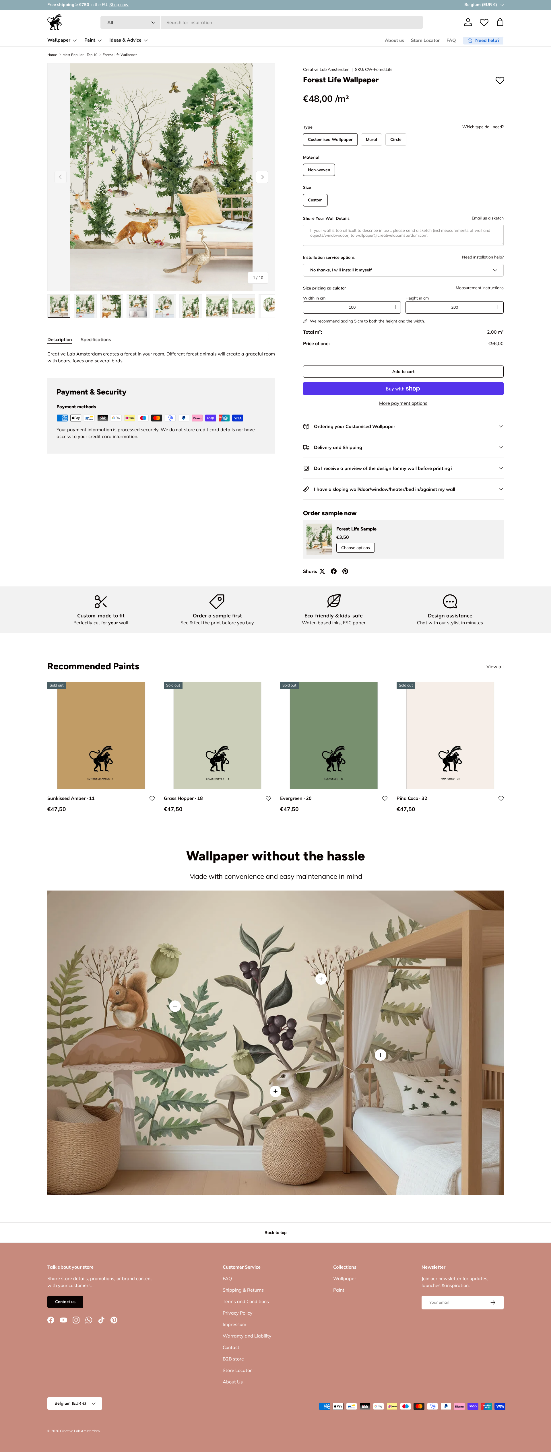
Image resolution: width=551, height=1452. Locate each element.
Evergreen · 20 (296, 798)
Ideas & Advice (125, 40)
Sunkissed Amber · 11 (71, 798)
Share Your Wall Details (326, 218)
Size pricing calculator (324, 288)
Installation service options (329, 257)
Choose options (355, 547)
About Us (233, 1382)
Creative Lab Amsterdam (326, 69)
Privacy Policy (238, 1313)
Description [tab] (59, 339)
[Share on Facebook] (333, 571)
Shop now (115, 4)
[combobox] (261, 22)
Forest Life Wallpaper (120, 55)
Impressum (234, 1324)
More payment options (403, 403)
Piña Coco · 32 (412, 798)
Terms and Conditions (246, 1301)
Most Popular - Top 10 (80, 55)
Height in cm (417, 298)
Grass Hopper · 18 (183, 798)
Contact (231, 1347)
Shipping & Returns (243, 1290)
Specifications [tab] (96, 339)
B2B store (233, 1359)
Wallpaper (58, 40)
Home (52, 55)
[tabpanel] (161, 357)
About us (394, 40)
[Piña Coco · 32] (450, 735)
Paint (89, 40)
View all (495, 666)
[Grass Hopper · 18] (217, 735)
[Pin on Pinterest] (345, 571)
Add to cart (403, 371)
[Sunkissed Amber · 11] (101, 735)
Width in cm (314, 298)
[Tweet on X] (322, 571)
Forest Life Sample (356, 529)
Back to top (276, 1232)
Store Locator (425, 40)
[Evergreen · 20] (333, 735)
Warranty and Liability (247, 1336)
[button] (500, 22)
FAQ (451, 40)
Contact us (65, 1301)
